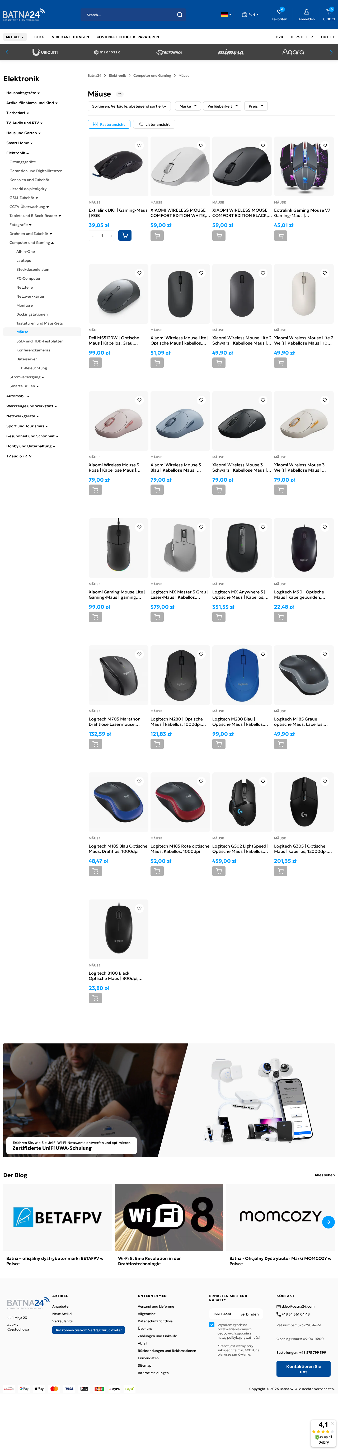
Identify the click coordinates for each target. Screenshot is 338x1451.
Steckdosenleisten (32, 269)
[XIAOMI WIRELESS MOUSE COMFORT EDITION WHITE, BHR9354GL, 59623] (180, 166)
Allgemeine (147, 1314)
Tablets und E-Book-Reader (33, 215)
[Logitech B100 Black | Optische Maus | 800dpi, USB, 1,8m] (118, 929)
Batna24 (94, 75)
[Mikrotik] (107, 52)
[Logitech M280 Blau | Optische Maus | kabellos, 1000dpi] (242, 675)
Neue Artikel (62, 1314)
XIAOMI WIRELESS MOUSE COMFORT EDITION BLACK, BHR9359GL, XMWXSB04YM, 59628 (241, 212)
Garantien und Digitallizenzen (36, 170)
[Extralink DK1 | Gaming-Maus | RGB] (118, 166)
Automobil (16, 395)
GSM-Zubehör (22, 197)
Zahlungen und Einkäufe (157, 1336)
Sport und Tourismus (25, 425)
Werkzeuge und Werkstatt (29, 405)
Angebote (60, 1306)
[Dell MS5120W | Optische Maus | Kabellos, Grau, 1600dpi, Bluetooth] (118, 294)
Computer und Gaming (30, 242)
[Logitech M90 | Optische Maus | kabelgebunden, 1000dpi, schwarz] (304, 548)
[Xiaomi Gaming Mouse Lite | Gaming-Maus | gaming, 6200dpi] (118, 548)
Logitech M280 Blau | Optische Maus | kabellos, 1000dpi (238, 721)
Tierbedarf (15, 112)
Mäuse (22, 332)
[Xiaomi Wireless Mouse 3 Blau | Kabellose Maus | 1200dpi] (180, 421)
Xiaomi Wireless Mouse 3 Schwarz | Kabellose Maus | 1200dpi (239, 467)
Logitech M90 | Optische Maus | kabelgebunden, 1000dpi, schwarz (299, 594)
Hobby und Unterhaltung (28, 445)
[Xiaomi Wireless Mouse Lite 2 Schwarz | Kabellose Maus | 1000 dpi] (242, 294)
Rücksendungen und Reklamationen (167, 1350)
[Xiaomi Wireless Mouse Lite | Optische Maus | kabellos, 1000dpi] (180, 294)
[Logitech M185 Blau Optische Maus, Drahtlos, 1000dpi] (118, 802)
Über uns (145, 1328)
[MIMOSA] (231, 52)
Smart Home (17, 142)
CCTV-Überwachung (27, 206)
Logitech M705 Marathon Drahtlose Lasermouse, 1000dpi (114, 721)
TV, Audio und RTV (22, 122)
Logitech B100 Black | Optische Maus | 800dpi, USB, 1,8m (113, 975)
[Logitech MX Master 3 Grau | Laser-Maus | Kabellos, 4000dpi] (180, 548)
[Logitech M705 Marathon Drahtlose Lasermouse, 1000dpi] (118, 675)
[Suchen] (179, 14)
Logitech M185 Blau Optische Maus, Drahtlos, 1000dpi (118, 848)
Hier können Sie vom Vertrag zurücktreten (88, 1330)
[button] (226, 14)
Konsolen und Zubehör (29, 179)
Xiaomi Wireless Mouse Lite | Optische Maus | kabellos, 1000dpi (180, 340)
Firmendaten (148, 1358)
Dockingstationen (32, 314)
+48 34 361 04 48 (295, 1314)
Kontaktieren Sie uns (303, 1369)
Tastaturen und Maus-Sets (39, 323)
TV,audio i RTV (18, 455)
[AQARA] (293, 52)
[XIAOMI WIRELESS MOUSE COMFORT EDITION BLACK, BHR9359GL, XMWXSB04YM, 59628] (242, 166)
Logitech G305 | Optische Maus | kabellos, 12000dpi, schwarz (301, 848)
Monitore (24, 305)
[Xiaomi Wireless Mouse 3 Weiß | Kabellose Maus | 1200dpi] (304, 421)
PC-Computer (28, 278)
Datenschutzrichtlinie (155, 1321)
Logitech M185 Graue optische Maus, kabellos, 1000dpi (298, 721)
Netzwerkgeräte (20, 415)
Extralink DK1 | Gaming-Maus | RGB (118, 212)
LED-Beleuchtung (31, 367)
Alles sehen (324, 1174)
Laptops (23, 260)
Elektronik (15, 152)
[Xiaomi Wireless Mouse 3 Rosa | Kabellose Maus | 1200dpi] (118, 421)
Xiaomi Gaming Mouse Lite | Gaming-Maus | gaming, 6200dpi (117, 594)
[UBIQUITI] (45, 52)
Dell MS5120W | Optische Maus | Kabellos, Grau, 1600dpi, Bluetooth (114, 340)
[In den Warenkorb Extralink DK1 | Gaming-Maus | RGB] (125, 235)
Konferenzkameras (33, 349)
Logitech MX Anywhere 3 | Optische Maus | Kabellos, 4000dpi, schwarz (238, 594)
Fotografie (19, 224)
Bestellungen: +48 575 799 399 (301, 1352)
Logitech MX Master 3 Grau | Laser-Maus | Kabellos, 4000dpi (180, 594)
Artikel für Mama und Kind (30, 102)
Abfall (142, 1343)
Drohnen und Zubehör (29, 233)
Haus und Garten (21, 132)
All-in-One (25, 251)
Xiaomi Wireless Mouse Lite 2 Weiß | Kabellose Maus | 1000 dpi (303, 340)
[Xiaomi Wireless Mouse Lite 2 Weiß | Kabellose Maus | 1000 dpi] (304, 294)
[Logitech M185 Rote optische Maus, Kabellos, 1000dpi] (180, 802)
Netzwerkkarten (30, 296)
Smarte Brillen (22, 385)
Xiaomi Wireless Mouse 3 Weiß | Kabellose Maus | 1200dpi (299, 467)
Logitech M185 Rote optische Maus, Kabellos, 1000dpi (180, 848)
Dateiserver (26, 358)
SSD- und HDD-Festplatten (40, 340)
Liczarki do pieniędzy (28, 188)
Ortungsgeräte (23, 161)
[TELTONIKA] (169, 52)
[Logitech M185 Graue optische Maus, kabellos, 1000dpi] (304, 675)
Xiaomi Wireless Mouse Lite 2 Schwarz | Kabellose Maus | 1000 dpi (241, 340)
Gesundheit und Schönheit (30, 435)
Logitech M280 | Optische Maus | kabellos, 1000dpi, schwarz (177, 721)
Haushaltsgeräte (21, 92)
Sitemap (144, 1365)
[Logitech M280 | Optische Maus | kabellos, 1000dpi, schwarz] (180, 675)
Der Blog (15, 1174)
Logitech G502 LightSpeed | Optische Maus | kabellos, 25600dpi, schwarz (240, 848)
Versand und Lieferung (156, 1306)
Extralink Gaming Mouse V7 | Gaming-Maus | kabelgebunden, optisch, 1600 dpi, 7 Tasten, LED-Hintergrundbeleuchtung (303, 212)
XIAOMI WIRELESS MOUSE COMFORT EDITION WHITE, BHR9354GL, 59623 (178, 212)
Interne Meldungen (153, 1373)
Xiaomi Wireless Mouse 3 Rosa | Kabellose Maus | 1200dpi (114, 467)
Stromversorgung (25, 376)
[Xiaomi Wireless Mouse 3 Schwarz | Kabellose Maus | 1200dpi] (242, 421)
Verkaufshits (62, 1321)
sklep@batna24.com (297, 1306)
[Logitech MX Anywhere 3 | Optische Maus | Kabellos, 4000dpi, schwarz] (242, 548)
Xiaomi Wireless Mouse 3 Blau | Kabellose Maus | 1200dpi (176, 467)
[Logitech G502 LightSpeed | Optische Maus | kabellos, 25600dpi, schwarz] (242, 802)
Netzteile (24, 287)
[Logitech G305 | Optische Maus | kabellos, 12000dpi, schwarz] (304, 802)
